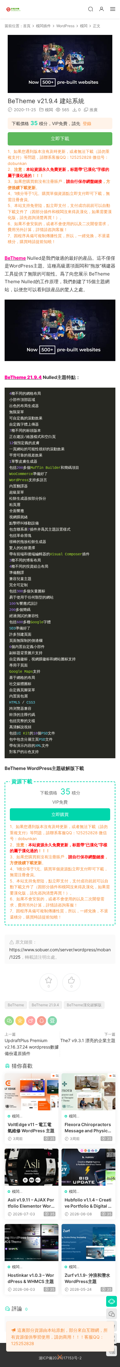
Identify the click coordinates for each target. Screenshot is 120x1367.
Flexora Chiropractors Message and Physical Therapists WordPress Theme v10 (88, 1128)
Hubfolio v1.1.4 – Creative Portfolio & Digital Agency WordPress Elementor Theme (88, 1203)
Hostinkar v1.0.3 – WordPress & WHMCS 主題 (31, 1278)
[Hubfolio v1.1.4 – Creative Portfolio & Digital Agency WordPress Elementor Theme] (88, 1167)
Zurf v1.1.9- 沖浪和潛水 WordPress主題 (87, 1278)
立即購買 (60, 814)
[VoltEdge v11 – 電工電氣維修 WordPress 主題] (31, 1091)
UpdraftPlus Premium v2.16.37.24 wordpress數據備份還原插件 (32, 1047)
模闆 (49, 109)
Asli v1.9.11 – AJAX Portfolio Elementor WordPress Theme (31, 1203)
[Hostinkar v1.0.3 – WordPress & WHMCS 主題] (31, 1242)
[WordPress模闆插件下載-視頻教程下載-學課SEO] (14, 9)
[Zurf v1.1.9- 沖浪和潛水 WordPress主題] (88, 1242)
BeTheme (16, 1005)
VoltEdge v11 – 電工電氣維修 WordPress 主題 (31, 1127)
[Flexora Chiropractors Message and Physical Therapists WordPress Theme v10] (88, 1091)
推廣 (94, 109)
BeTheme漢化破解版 (84, 1005)
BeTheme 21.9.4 (45, 1005)
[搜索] (90, 9)
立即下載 (60, 138)
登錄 (87, 123)
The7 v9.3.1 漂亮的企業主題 (87, 1040)
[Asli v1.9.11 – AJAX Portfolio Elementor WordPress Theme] (31, 1167)
